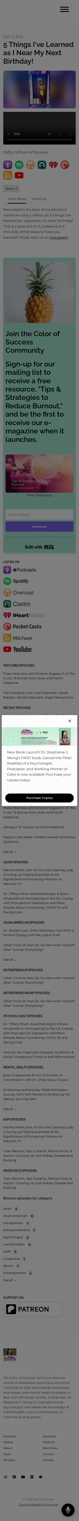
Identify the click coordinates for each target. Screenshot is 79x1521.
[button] (70, 721)
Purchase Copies (39, 798)
